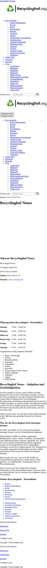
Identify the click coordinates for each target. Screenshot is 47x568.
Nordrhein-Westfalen (18, 42)
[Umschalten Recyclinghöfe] (42, 120)
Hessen (13, 36)
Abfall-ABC (10, 57)
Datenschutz (4, 530)
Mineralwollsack (16, 88)
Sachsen (13, 49)
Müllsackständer (16, 86)
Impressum (4, 526)
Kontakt (3, 534)
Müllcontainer (15, 75)
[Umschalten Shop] (42, 163)
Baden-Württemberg (18, 23)
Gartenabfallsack (16, 79)
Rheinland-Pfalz (16, 44)
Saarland (13, 46)
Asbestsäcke (15, 66)
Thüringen (14, 55)
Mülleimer (14, 71)
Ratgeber (8, 62)
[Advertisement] (23, 231)
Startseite (3, 197)
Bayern (13, 25)
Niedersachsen (15, 40)
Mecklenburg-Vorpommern (20, 38)
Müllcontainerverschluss (19, 77)
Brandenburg (15, 29)
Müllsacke (14, 73)
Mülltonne (14, 68)
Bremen (13, 31)
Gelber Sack (15, 90)
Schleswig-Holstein (17, 53)
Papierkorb (14, 81)
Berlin (12, 27)
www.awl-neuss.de (15, 280)
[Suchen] (37, 94)
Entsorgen (9, 60)
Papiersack (14, 84)
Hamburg (13, 34)
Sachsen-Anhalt (16, 51)
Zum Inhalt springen (7, 1)
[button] (17, 21)
